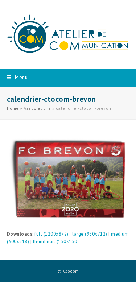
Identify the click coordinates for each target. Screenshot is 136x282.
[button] (17, 77)
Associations (37, 108)
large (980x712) (89, 234)
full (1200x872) (51, 234)
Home (13, 108)
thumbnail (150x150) (56, 242)
